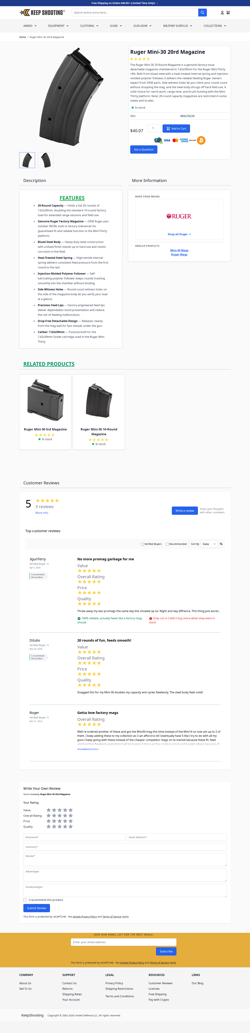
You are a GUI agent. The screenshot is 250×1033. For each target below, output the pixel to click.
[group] (140, 59)
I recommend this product (46, 900)
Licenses (154, 989)
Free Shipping (157, 994)
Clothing (87, 26)
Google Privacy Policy (85, 916)
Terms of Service (112, 916)
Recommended (178, 544)
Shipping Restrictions (119, 989)
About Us (25, 983)
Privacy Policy (114, 983)
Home (22, 37)
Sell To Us (25, 989)
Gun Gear (140, 26)
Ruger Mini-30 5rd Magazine (45, 429)
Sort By (195, 544)
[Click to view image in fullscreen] (70, 97)
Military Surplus (175, 26)
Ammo (27, 26)
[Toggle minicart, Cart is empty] (228, 12)
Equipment (56, 26)
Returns (67, 989)
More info (41, 513)
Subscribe (166, 951)
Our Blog (197, 983)
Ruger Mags (179, 254)
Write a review (185, 511)
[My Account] (222, 12)
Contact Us (69, 983)
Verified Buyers (153, 544)
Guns (114, 26)
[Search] (202, 12)
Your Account (71, 1000)
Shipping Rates (72, 994)
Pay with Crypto (159, 1000)
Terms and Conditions (119, 996)
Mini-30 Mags (179, 250)
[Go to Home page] (42, 12)
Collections (213, 26)
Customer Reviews (161, 983)
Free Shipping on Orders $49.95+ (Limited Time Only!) (124, 3)
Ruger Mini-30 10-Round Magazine (99, 431)
